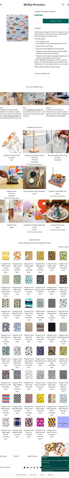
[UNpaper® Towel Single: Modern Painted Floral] (17, 351)
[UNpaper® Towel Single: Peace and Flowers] (40, 422)
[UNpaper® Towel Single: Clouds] (6, 351)
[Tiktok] (31, 467)
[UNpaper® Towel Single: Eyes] (6, 303)
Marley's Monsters (20, 474)
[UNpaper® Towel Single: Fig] (28, 422)
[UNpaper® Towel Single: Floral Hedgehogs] (63, 279)
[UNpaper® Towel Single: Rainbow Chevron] (6, 398)
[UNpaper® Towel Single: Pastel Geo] (63, 398)
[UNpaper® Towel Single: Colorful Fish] (40, 374)
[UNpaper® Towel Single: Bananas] (63, 351)
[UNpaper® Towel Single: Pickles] (17, 279)
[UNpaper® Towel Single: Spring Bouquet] (6, 422)
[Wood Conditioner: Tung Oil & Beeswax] (34, 177)
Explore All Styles (63, 247)
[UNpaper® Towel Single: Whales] (17, 327)
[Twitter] (28, 467)
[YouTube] (40, 467)
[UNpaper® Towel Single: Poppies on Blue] (6, 327)
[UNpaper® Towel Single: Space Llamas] (40, 351)
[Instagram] (37, 467)
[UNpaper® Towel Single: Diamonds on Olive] (63, 327)
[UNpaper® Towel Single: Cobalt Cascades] (28, 303)
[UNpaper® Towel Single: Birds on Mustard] (40, 255)
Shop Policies (50, 474)
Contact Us (42, 474)
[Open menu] (2, 4)
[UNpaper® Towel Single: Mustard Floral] (28, 255)
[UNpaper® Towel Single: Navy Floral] (6, 374)
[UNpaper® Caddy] (11, 177)
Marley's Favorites (32, 456)
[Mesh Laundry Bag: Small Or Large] (57, 141)
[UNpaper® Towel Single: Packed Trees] (40, 279)
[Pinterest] (34, 467)
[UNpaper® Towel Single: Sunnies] (40, 398)
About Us (16, 456)
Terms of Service (46, 470)
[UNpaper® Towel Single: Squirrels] (63, 303)
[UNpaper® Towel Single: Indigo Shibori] (40, 303)
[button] (38, 15)
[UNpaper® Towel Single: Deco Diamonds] (63, 374)
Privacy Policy (65, 469)
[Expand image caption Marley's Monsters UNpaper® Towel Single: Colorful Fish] (6, 42)
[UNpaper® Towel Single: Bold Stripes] (17, 398)
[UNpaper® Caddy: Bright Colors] (57, 177)
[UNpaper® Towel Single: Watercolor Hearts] (52, 398)
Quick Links (3, 456)
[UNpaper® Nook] (11, 211)
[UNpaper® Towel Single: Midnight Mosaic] (17, 374)
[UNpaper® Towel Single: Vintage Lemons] (6, 255)
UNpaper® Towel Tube (33, 109)
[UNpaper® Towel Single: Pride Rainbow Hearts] (6, 279)
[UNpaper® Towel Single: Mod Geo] (28, 279)
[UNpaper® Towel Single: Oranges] (52, 255)
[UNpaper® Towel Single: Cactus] (63, 255)
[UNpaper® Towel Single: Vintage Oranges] (17, 255)
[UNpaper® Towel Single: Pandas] (52, 374)
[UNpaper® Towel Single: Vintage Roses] (28, 398)
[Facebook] (24, 467)
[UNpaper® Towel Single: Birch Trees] (17, 303)
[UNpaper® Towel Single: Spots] (28, 327)
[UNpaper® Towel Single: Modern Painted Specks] (28, 351)
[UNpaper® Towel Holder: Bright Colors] (34, 211)
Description (37, 28)
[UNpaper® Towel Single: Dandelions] (52, 279)
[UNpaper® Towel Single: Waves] (40, 327)
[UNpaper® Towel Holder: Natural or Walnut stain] (34, 141)
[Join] (67, 466)
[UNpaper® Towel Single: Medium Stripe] (52, 303)
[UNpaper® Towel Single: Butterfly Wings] (52, 351)
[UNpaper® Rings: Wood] (57, 211)
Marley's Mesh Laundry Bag (11, 116)
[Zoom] (3, 42)
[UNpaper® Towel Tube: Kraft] (11, 141)
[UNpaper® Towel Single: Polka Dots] (52, 327)
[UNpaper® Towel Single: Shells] (28, 374)
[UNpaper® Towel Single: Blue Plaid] (17, 422)
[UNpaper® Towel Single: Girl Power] (52, 422)
